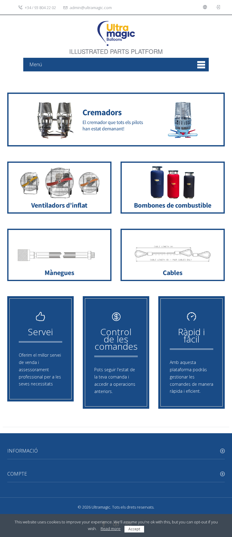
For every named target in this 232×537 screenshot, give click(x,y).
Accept (134, 529)
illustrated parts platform (116, 48)
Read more (111, 528)
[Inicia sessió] (218, 7)
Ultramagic (101, 507)
